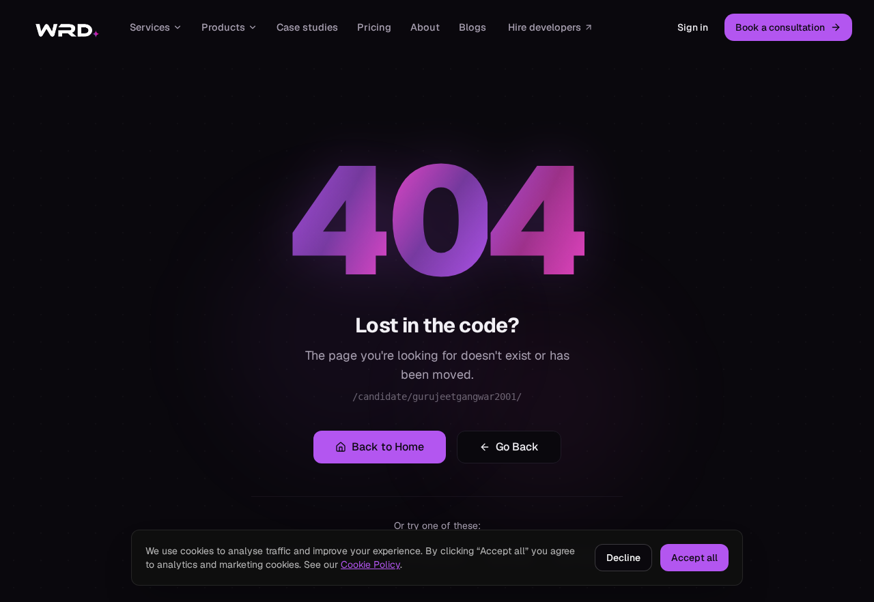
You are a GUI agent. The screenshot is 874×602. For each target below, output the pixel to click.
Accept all (694, 557)
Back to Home (388, 447)
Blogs (472, 26)
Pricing (374, 26)
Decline (623, 557)
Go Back (517, 447)
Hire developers (544, 26)
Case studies (307, 26)
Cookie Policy (370, 564)
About (425, 26)
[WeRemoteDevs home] (66, 27)
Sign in (692, 27)
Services (150, 26)
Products (223, 26)
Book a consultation (780, 27)
